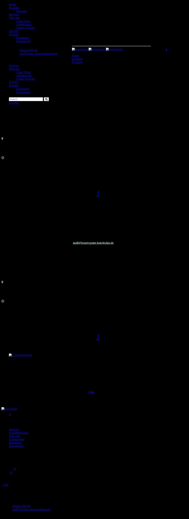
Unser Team (23, 21)
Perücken (21, 11)
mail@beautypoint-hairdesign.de (38, 53)
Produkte (14, 7)
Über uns (14, 17)
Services (14, 14)
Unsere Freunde (25, 27)
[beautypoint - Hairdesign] (88, 49)
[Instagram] (98, 195)
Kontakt (13, 34)
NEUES (14, 31)
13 (14, 468)
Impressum (22, 37)
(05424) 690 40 (28, 50)
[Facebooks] (98, 192)
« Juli (5, 484)
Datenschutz (23, 41)
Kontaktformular (18, 432)
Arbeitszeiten (24, 24)
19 (10, 472)
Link (91, 392)
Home (12, 4)
